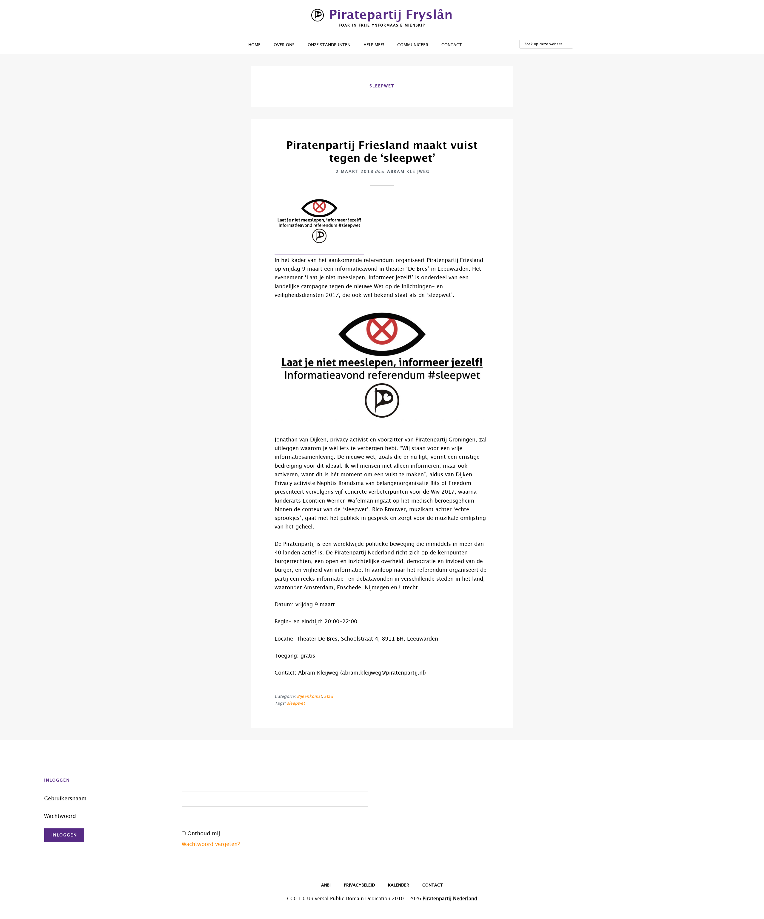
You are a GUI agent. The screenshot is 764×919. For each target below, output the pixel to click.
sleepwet (296, 703)
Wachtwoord (60, 816)
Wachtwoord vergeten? (211, 844)
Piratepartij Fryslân (391, 15)
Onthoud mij (203, 833)
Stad (328, 697)
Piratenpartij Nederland (450, 898)
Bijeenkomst (309, 697)
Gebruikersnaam (65, 799)
